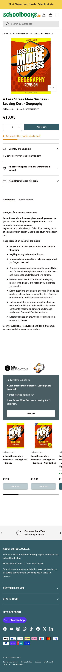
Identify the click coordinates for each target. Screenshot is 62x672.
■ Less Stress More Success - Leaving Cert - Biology (15, 459)
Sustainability (18, 665)
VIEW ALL (31, 413)
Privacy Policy (26, 662)
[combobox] (31, 24)
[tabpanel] (31, 271)
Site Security (48, 662)
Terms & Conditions (10, 662)
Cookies (38, 662)
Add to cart (41, 127)
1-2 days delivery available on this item (22, 155)
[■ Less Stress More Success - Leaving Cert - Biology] (15, 435)
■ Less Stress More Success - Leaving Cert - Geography (31, 33)
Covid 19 (6, 665)
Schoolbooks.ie (14, 657)
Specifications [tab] (26, 199)
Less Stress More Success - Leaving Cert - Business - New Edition (43, 459)
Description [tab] (9, 199)
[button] (50, 15)
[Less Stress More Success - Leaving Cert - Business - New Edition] (43, 435)
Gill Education (9, 109)
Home (5, 33)
